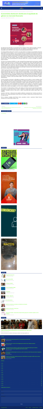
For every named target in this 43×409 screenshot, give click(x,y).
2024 (22, 381)
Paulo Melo (3, 17)
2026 (22, 385)
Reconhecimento (9, 300)
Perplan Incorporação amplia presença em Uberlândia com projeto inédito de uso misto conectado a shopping (23, 357)
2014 (22, 365)
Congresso (8, 291)
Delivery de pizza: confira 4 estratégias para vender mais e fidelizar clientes (20, 343)
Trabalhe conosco (35, 407)
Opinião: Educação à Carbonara (12, 308)
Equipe (30, 407)
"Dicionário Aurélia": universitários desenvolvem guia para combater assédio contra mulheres (22, 313)
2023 (22, 379)
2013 (22, 363)
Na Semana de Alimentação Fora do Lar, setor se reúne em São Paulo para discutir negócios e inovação (23, 353)
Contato (40, 407)
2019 (22, 372)
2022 (22, 377)
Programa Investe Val (10, 274)
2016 (22, 368)
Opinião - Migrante (9, 295)
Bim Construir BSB (9, 279)
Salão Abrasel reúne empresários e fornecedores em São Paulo (16, 330)
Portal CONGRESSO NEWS (10, 287)
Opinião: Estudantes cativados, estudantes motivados (16, 304)
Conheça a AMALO (9, 283)
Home (27, 407)
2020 (22, 374)
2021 (22, 376)
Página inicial (3, 11)
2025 (22, 383)
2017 (22, 370)
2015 (22, 366)
